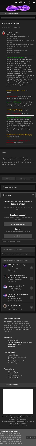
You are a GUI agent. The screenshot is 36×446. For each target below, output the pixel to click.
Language (5, 416)
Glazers (12, 307)
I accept (32, 437)
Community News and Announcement (20, 342)
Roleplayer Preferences (15, 376)
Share (9, 179)
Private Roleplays (13, 372)
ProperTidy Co (24, 419)
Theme (12, 416)
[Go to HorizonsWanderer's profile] (5, 287)
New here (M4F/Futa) (15, 305)
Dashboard (11, 346)
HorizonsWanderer (15, 288)
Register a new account (18, 224)
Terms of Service (13, 340)
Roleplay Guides (13, 377)
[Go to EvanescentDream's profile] (5, 265)
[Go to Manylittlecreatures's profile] (5, 276)
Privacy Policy (21, 416)
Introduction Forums (14, 344)
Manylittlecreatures (16, 279)
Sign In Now (18, 236)
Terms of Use (21, 418)
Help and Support (13, 355)
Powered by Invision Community (18, 425)
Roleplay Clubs (12, 374)
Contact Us (29, 416)
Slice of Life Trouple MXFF (16, 286)
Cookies (13, 418)
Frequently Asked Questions (17, 361)
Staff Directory (12, 363)
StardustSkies (14, 32)
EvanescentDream (15, 269)
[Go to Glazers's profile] (5, 306)
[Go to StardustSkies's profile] (3, 33)
